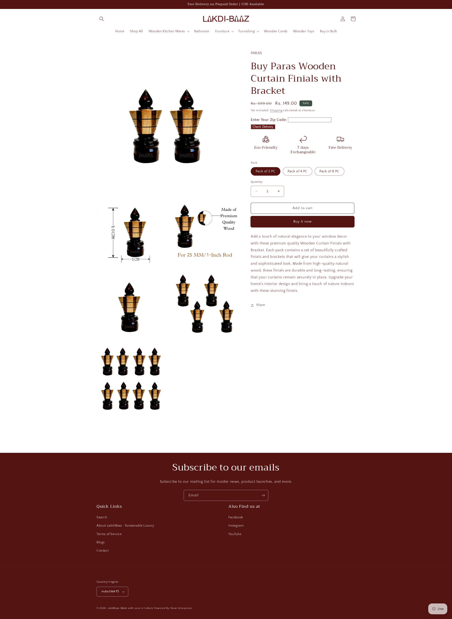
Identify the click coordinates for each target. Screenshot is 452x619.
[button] (102, 19)
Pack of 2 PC (265, 171)
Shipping (276, 110)
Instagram (236, 526)
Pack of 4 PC (297, 171)
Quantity (257, 181)
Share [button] (260, 305)
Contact (103, 551)
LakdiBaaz (114, 608)
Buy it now (302, 221)
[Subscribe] (263, 495)
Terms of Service (109, 534)
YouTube (234, 534)
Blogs (101, 542)
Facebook (235, 517)
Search (102, 517)
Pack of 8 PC (329, 171)
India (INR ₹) (110, 591)
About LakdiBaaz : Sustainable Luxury (125, 526)
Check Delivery (263, 126)
